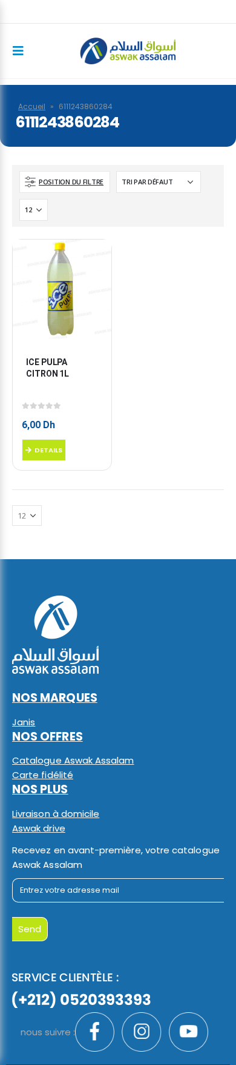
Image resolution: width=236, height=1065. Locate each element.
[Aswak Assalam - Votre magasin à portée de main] (127, 51)
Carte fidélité (42, 774)
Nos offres (47, 736)
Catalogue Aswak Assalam (73, 760)
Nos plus (40, 789)
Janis (23, 722)
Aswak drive (38, 828)
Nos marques (54, 698)
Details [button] (48, 450)
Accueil (31, 106)
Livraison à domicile (55, 813)
